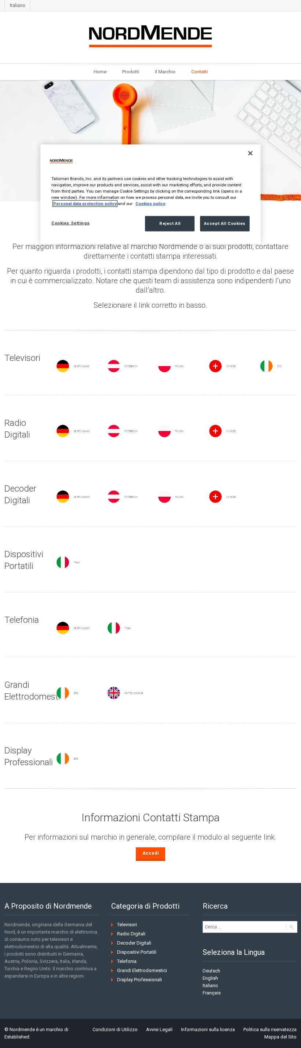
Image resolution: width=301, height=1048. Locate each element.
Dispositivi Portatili (136, 952)
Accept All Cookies (225, 223)
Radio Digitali (131, 933)
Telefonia (127, 961)
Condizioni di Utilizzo (115, 1029)
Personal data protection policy (85, 203)
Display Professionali (139, 979)
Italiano (17, 5)
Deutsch (211, 971)
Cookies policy (150, 203)
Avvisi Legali (159, 1029)
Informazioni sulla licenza (208, 1029)
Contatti (199, 71)
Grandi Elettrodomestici (142, 970)
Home (100, 71)
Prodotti (130, 71)
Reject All (170, 223)
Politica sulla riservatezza (270, 1029)
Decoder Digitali (134, 943)
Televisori (127, 924)
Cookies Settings (70, 223)
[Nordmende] (150, 34)
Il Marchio (165, 71)
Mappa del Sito (280, 1037)
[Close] (250, 153)
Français (212, 993)
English (210, 978)
